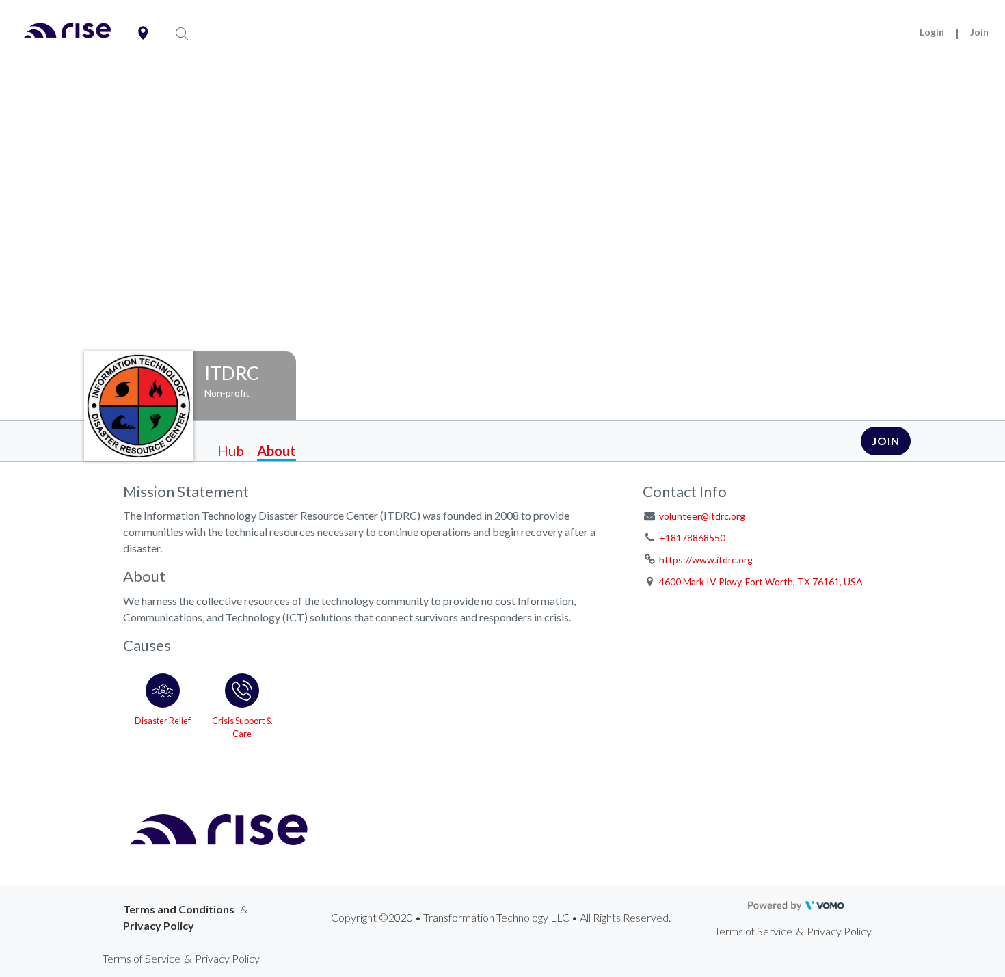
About (276, 450)
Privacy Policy (158, 925)
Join (979, 32)
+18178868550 (692, 538)
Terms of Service (753, 930)
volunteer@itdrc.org (702, 516)
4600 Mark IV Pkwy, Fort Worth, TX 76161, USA (761, 581)
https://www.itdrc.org (706, 559)
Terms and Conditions (178, 908)
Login (932, 32)
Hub (230, 450)
